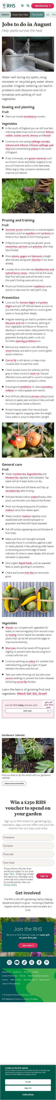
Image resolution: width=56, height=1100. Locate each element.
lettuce (50, 132)
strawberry (30, 116)
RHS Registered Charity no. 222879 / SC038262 (20, 999)
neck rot (34, 373)
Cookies (35, 972)
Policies (23, 976)
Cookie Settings (28, 1094)
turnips (46, 141)
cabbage (35, 141)
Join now (27, 945)
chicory (34, 135)
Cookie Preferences (9, 976)
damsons (37, 256)
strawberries (13, 491)
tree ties (29, 572)
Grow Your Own (20, 14)
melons (10, 510)
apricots (23, 246)
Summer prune (14, 229)
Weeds (9, 627)
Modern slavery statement (38, 976)
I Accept (28, 1082)
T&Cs (11, 874)
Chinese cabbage (38, 145)
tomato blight (27, 302)
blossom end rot (15, 323)
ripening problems (25, 341)
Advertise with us (30, 980)
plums (15, 256)
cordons (45, 233)
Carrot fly (11, 360)
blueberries (12, 477)
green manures (37, 158)
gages (23, 256)
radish (9, 135)
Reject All (28, 1088)
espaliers (31, 233)
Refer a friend (15, 980)
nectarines (11, 246)
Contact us (17, 972)
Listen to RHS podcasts (11, 984)
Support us (6, 972)
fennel (46, 135)
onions (34, 148)
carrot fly (21, 682)
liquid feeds (25, 563)
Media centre (44, 980)
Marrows (11, 648)
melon (34, 497)
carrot (9, 678)
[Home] (8, 6)
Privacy (27, 972)
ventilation (25, 386)
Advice (5, 14)
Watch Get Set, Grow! (32, 694)
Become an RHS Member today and (28, 936)
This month (37, 14)
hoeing (12, 635)
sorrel (25, 135)
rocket (17, 135)
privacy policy (10, 885)
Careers (5, 980)
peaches (37, 246)
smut (8, 350)
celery (32, 661)
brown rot (38, 396)
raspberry (39, 286)
